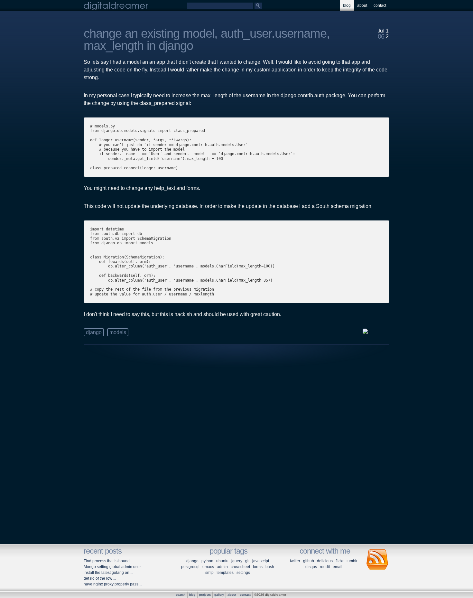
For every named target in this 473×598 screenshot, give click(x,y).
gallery (219, 594)
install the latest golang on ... (108, 572)
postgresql (190, 567)
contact (380, 5)
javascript (260, 561)
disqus (311, 567)
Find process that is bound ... (109, 561)
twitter (295, 561)
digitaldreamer (116, 5)
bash (269, 567)
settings (243, 572)
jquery (236, 561)
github (308, 561)
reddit (325, 567)
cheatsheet (240, 567)
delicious (325, 561)
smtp (209, 572)
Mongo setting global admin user (112, 567)
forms (258, 567)
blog (347, 5)
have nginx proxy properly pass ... (113, 584)
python (207, 561)
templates (225, 572)
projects (205, 594)
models (117, 332)
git (247, 561)
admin (222, 567)
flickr (340, 561)
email (337, 567)
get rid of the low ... (100, 578)
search (181, 594)
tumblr (352, 561)
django (94, 332)
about (362, 5)
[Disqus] (236, 450)
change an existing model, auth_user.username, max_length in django (207, 39)
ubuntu (222, 561)
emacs (208, 567)
